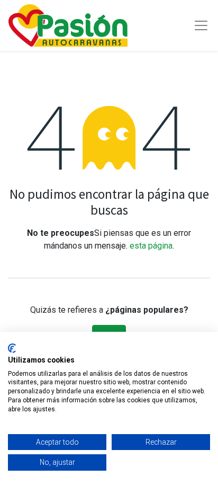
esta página (151, 246)
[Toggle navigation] (201, 25)
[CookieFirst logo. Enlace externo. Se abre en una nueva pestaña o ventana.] (12, 348)
